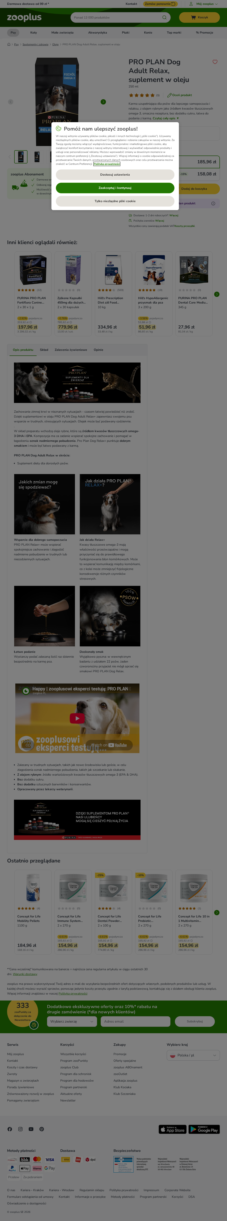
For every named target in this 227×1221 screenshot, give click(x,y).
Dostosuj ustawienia (115, 175)
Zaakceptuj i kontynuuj (115, 188)
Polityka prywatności (107, 164)
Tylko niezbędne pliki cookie (115, 201)
